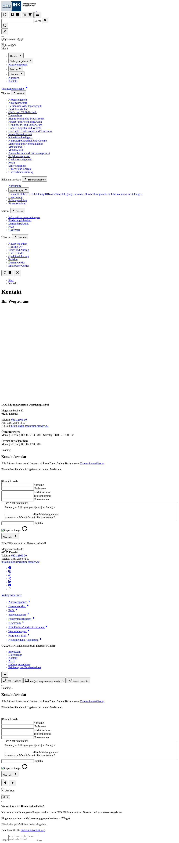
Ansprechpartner (17, 243)
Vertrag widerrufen (11, 595)
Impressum (14, 651)
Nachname (40, 488)
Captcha (38, 523)
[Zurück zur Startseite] (38, 10)
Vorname (39, 484)
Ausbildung (14, 185)
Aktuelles (13, 77)
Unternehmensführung (20, 172)
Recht (11, 162)
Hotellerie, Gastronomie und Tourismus (30, 131)
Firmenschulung (17, 203)
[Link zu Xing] (9, 578)
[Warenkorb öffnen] (28, 15)
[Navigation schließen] (17, 273)
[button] (24, 530)
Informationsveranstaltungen (126, 194)
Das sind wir (15, 246)
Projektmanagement (19, 156)
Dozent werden (16, 262)
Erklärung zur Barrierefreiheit (24, 667)
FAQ (11, 226)
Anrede (14, 481)
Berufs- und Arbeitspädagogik (25, 105)
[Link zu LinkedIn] (9, 582)
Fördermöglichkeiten (19, 220)
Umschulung (15, 197)
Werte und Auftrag (18, 249)
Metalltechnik (15, 150)
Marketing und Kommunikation (25, 143)
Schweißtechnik (17, 165)
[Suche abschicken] (4, 26)
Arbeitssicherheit (17, 99)
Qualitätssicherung (18, 256)
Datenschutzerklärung (92, 463)
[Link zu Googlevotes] (9, 589)
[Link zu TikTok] (9, 575)
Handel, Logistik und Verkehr (24, 127)
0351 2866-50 (19, 419)
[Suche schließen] (45, 20)
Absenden (8, 537)
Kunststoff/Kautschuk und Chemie (27, 140)
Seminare (79, 194)
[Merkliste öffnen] (15, 15)
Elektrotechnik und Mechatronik (26, 118)
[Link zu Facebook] (9, 568)
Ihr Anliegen (48, 507)
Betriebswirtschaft (18, 109)
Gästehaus (14, 229)
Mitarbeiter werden (18, 265)
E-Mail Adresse (42, 492)
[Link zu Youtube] (9, 585)
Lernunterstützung (18, 223)
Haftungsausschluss (19, 664)
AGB (11, 661)
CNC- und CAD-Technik (22, 112)
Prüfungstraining (17, 200)
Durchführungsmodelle (98, 194)
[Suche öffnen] (4, 15)
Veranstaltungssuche (12, 88)
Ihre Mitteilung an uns (46, 514)
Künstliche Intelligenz (20, 137)
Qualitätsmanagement (20, 159)
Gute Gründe (15, 253)
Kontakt (12, 80)
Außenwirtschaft (17, 102)
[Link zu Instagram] (9, 571)
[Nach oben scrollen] (4, 675)
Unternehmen (41, 499)
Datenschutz (15, 115)
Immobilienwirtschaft (20, 134)
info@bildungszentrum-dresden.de (29, 425)
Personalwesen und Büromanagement (29, 153)
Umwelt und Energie (19, 168)
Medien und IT (16, 146)
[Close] (2, 36)
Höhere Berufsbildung (32, 194)
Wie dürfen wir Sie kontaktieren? (37, 517)
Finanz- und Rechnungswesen (25, 121)
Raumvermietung (17, 64)
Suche (37, 20)
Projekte (12, 259)
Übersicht (14, 194)
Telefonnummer (42, 495)
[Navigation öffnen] (37, 15)
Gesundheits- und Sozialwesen (25, 124)
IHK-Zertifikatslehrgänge (59, 194)
